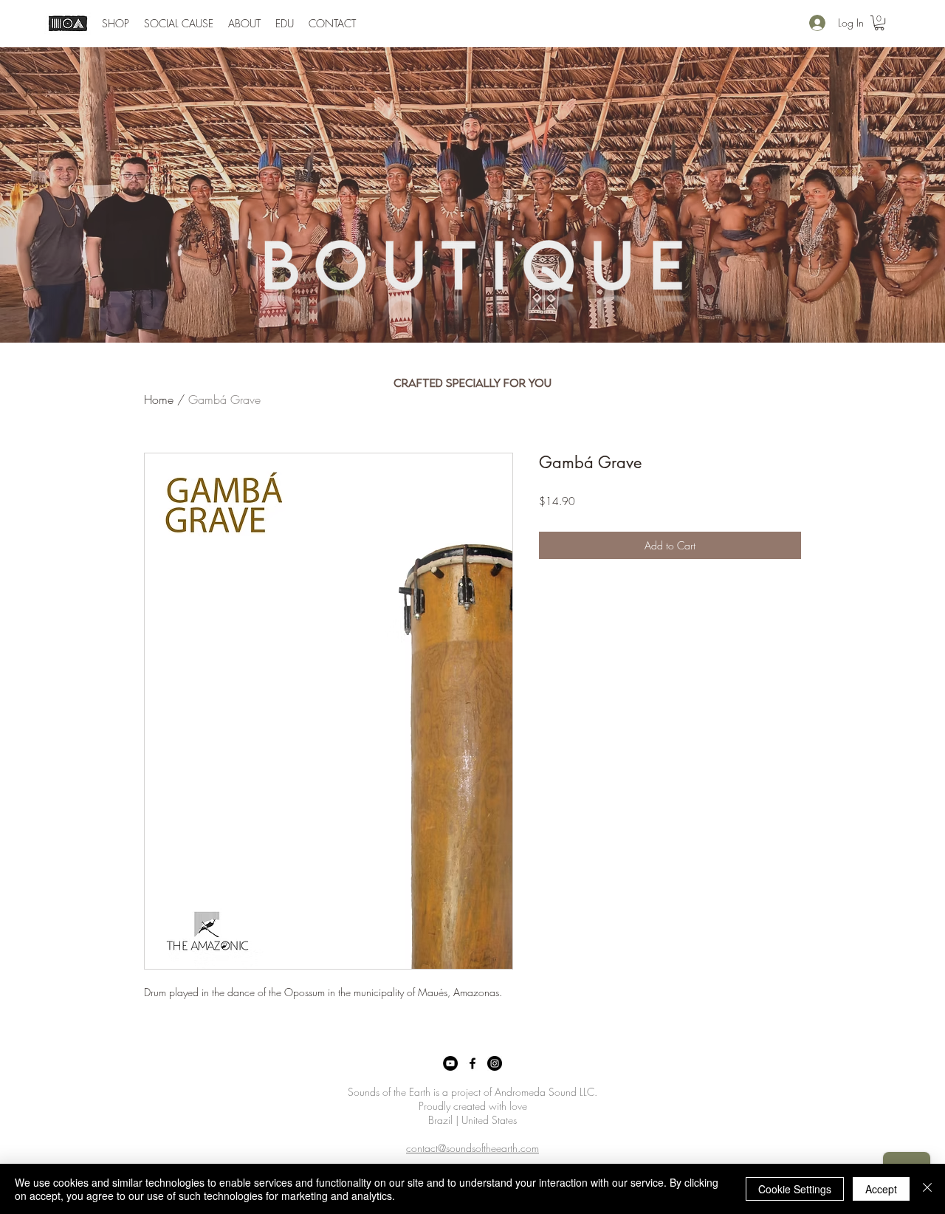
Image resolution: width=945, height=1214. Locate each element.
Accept (881, 1189)
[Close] (927, 1189)
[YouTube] (450, 1063)
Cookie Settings (794, 1189)
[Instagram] (494, 1063)
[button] (115, 24)
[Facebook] (472, 1063)
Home (158, 399)
